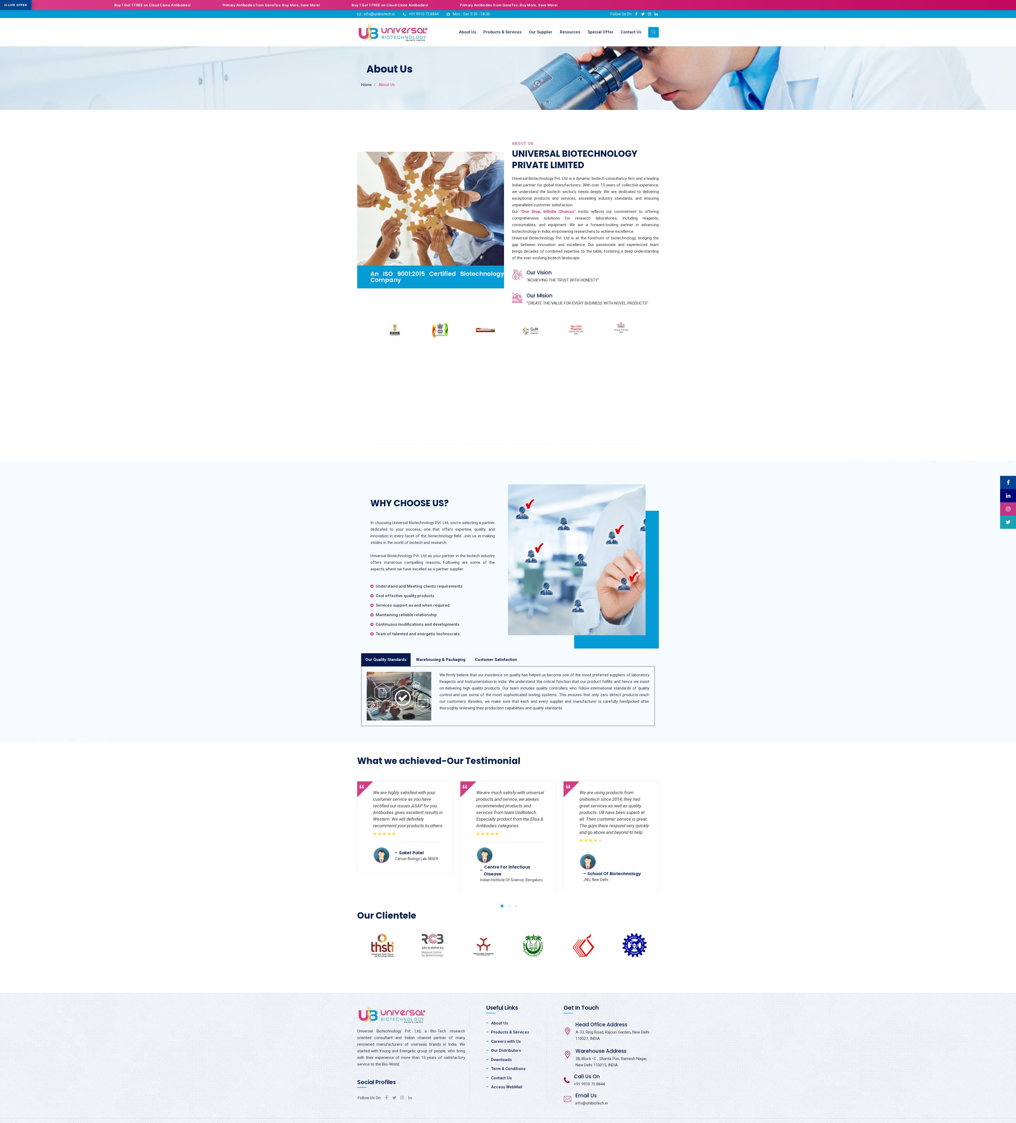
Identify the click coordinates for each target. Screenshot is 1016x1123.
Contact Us (631, 32)
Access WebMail (506, 1087)
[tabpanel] (404, 823)
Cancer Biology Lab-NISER (416, 859)
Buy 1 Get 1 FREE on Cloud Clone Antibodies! (229, 5)
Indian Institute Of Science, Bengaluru (511, 880)
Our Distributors (506, 1050)
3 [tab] (515, 906)
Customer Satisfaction (496, 659)
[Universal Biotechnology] (393, 32)
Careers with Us (506, 1041)
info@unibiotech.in (379, 14)
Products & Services (502, 32)
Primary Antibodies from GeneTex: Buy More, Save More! (110, 5)
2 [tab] (509, 906)
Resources (570, 32)
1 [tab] (502, 906)
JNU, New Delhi (595, 880)
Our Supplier (540, 32)
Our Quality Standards (385, 659)
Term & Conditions (508, 1068)
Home (366, 84)
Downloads (501, 1059)
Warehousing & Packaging (440, 659)
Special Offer (600, 32)
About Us (467, 32)
